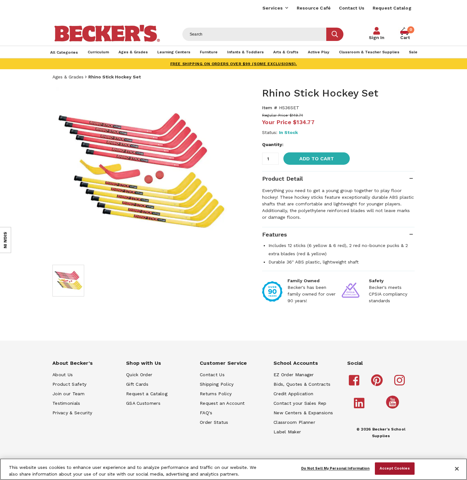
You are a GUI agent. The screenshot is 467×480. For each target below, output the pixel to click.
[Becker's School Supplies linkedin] (360, 406)
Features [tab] (274, 234)
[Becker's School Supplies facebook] (355, 383)
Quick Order (139, 374)
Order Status (214, 422)
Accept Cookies (395, 468)
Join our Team (68, 393)
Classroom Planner (294, 422)
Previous (62, 172)
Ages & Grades (68, 76)
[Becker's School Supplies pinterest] (378, 383)
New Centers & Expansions (303, 412)
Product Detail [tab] (282, 178)
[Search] (334, 34)
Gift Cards (137, 384)
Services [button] (272, 7)
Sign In (376, 37)
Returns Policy (216, 393)
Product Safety (69, 384)
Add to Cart (316, 159)
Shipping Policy (217, 384)
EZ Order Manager (294, 374)
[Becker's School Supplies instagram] (400, 383)
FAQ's (206, 412)
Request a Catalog (146, 393)
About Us (62, 374)
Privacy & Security (72, 412)
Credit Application (293, 393)
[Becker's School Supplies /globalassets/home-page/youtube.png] (394, 408)
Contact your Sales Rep (300, 403)
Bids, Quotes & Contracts (302, 384)
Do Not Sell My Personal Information (335, 468)
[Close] (457, 469)
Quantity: (272, 144)
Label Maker (287, 431)
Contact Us (352, 7)
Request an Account (222, 403)
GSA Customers (143, 403)
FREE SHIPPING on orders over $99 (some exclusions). (233, 64)
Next (220, 172)
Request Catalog (392, 7)
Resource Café (314, 7)
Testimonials (66, 403)
